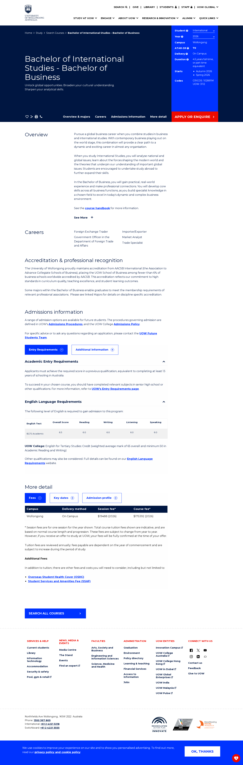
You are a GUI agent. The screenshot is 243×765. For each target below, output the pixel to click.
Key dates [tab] (61, 497)
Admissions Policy (127, 324)
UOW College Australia (164, 654)
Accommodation (37, 666)
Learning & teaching (136, 663)
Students (167, 7)
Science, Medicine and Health (103, 665)
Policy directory (133, 658)
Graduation (131, 647)
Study (39, 32)
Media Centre (67, 650)
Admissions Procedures (65, 324)
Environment (132, 653)
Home (28, 32)
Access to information (131, 675)
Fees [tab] (32, 497)
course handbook (97, 208)
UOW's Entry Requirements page (115, 388)
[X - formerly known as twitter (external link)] (198, 650)
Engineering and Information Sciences (105, 657)
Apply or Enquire (192, 117)
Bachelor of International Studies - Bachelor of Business (104, 32)
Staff (185, 7)
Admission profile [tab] (99, 497)
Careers (100, 116)
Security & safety (38, 671)
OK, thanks (202, 751)
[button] (27, 116)
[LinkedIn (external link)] (198, 656)
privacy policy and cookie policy (58, 752)
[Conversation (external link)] (205, 656)
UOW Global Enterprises (163, 676)
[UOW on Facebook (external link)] (191, 650)
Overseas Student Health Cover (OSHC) (56, 577)
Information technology (34, 660)
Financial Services (135, 669)
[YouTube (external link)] (205, 650)
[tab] (46, 350)
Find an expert (68, 665)
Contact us (195, 663)
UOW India (162, 682)
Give (136, 7)
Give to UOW (196, 673)
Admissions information (128, 116)
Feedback (194, 668)
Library (149, 7)
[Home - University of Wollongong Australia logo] (34, 13)
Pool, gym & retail (38, 677)
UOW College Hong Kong (168, 662)
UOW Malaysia (165, 688)
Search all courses (46, 613)
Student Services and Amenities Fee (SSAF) (59, 581)
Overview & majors (76, 116)
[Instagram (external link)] (191, 656)
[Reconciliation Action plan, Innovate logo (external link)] (159, 724)
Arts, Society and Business (102, 649)
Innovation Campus (168, 647)
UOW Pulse (163, 693)
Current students (38, 647)
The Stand (66, 655)
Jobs (126, 682)
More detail (158, 116)
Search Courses (55, 32)
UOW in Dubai (165, 669)
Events (63, 660)
